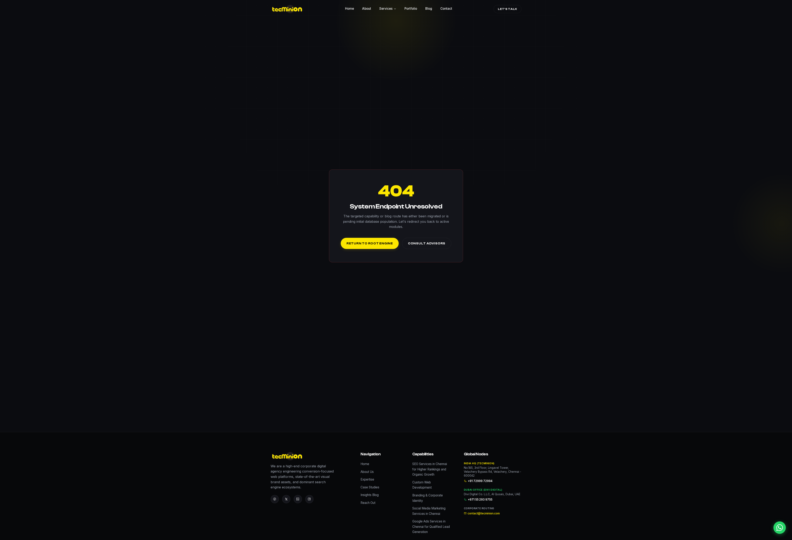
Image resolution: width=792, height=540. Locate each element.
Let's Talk (507, 9)
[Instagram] (309, 499)
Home (349, 9)
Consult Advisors (426, 243)
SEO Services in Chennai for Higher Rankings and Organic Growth (429, 469)
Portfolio (410, 9)
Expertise (367, 479)
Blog (428, 9)
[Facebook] (275, 499)
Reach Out (368, 503)
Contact (446, 9)
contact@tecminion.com (484, 513)
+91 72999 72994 (480, 481)
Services (385, 9)
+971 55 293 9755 (480, 499)
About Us (367, 472)
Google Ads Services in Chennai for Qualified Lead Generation (431, 526)
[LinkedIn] (298, 499)
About (366, 9)
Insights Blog (370, 495)
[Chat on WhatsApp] (779, 527)
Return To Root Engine (369, 243)
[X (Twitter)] (286, 499)
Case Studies (370, 487)
